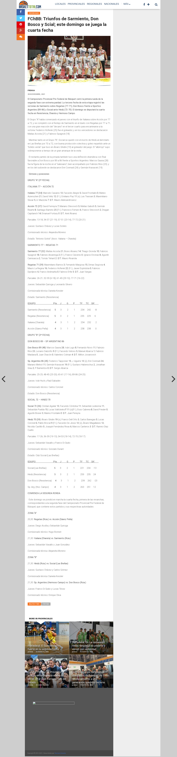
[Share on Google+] (21, 31)
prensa (31, 90)
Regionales (94, 4)
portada (46, 604)
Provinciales (76, 4)
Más (125, 4)
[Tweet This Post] (21, 18)
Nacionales (111, 4)
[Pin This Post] (21, 24)
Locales (60, 4)
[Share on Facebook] (21, 12)
